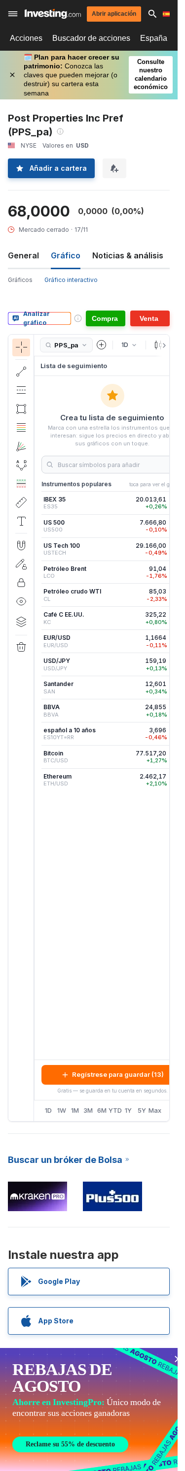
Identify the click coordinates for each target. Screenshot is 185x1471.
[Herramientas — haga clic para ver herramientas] (21, 502)
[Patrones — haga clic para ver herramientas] (21, 465)
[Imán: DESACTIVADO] (21, 545)
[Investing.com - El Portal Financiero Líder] (53, 14)
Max (155, 1110)
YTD (115, 1110)
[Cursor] (21, 347)
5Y (142, 1110)
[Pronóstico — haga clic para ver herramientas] (21, 484)
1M (75, 1110)
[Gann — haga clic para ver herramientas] (21, 446)
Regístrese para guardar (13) (118, 1074)
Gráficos (20, 279)
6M (102, 1110)
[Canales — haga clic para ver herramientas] (21, 390)
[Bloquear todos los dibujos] (21, 583)
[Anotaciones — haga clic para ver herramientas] (21, 521)
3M (88, 1110)
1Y (128, 1110)
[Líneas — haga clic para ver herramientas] (21, 371)
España (153, 38)
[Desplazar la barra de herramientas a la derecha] (162, 345)
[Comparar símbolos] (101, 345)
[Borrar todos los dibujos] (21, 647)
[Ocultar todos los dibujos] (21, 601)
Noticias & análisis (127, 255)
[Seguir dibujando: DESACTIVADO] (21, 564)
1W (61, 1110)
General (23, 255)
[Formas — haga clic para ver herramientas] (21, 409)
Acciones (26, 38)
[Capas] (21, 621)
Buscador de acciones (91, 38)
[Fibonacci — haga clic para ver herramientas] (21, 428)
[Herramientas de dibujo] (37, 728)
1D (48, 1110)
